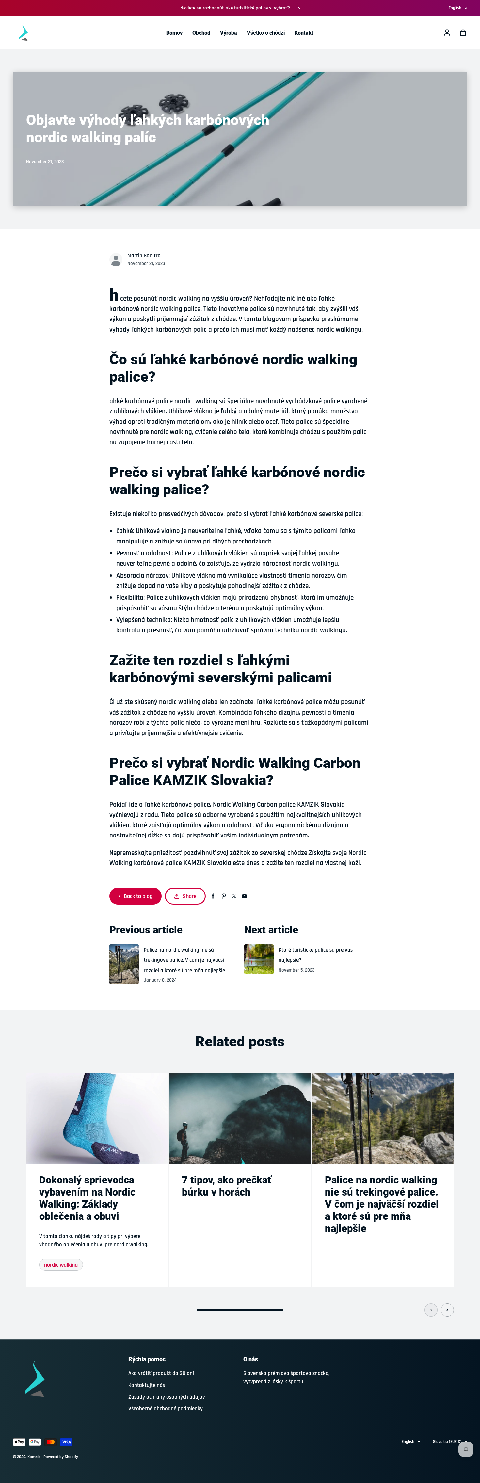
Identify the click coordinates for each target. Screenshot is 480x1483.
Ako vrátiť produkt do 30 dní (161, 1373)
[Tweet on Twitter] (234, 896)
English (455, 7)
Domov (174, 33)
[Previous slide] (431, 1310)
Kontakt (304, 33)
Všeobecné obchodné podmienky (165, 1408)
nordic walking (61, 1264)
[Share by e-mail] (244, 896)
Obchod (201, 33)
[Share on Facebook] (213, 896)
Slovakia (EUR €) (447, 1441)
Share (190, 896)
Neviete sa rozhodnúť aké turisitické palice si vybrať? (235, 8)
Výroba (228, 33)
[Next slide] (447, 1310)
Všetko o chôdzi (266, 33)
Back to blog (138, 896)
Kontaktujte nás (146, 1385)
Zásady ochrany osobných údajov (166, 1397)
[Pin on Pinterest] (223, 896)
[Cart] (463, 33)
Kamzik (33, 1456)
